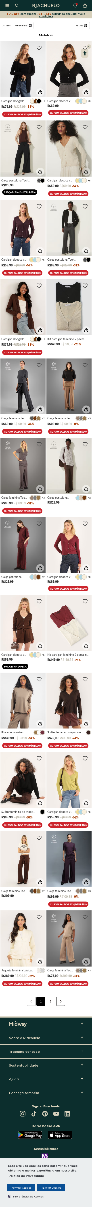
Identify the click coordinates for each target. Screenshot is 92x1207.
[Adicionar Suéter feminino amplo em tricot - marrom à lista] (85, 679)
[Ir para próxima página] (60, 1001)
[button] (25, 1196)
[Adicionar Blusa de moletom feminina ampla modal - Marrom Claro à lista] (39, 679)
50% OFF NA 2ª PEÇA (15, 666)
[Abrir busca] (17, 5)
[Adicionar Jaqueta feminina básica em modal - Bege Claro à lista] (39, 917)
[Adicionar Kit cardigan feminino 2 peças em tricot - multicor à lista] (85, 601)
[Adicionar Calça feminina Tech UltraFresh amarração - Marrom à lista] (39, 837)
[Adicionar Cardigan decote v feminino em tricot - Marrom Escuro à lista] (39, 601)
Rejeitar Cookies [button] (51, 1187)
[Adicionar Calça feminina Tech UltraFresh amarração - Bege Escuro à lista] (85, 917)
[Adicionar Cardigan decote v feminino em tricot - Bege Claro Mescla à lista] (85, 127)
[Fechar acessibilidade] (89, 46)
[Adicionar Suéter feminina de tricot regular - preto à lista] (39, 758)
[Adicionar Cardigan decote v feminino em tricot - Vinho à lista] (85, 523)
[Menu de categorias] (7, 5)
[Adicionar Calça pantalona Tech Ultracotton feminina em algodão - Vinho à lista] (39, 523)
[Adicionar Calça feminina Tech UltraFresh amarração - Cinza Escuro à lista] (39, 365)
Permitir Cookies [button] (21, 1187)
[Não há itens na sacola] (84, 5)
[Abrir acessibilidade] (84, 53)
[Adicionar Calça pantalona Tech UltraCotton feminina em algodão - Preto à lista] (39, 127)
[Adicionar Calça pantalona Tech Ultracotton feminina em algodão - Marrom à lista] (85, 444)
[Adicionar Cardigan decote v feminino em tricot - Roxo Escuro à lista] (39, 206)
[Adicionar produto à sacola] (40, 92)
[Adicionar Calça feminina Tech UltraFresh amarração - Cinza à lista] (39, 444)
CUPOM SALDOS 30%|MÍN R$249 (22, 114)
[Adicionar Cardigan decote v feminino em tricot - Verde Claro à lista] (85, 758)
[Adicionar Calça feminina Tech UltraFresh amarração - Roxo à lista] (85, 837)
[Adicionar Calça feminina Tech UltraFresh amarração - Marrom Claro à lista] (85, 365)
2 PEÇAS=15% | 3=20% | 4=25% (20, 192)
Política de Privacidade (26, 1175)
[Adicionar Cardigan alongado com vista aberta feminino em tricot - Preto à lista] (39, 47)
